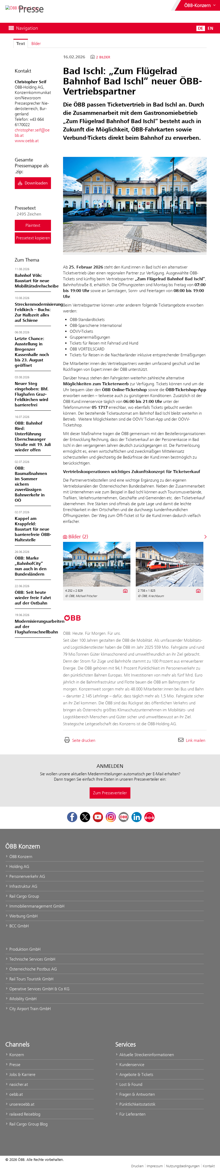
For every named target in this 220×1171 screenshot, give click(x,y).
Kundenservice (131, 1064)
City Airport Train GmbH (29, 1008)
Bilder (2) (77, 536)
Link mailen (195, 740)
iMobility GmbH (22, 998)
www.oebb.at (27, 140)
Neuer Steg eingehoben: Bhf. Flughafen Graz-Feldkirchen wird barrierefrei (32, 394)
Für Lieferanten (131, 1114)
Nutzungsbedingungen (183, 1166)
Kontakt (209, 1166)
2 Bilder (103, 57)
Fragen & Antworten (136, 1094)
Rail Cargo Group (23, 896)
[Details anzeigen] (124, 590)
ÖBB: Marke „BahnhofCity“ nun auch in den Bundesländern (30, 566)
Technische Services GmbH (31, 959)
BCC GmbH (18, 925)
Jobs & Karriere (21, 1074)
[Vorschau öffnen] (135, 204)
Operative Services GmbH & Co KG (38, 988)
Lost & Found (130, 1084)
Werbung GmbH (23, 916)
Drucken (137, 1166)
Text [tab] (20, 43)
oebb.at (15, 1094)
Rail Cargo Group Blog (27, 1124)
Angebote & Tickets (135, 1074)
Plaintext (32, 225)
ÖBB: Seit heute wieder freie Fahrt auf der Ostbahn (33, 598)
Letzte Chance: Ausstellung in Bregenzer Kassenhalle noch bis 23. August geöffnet (32, 352)
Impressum (155, 1166)
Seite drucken (83, 740)
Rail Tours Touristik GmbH (30, 978)
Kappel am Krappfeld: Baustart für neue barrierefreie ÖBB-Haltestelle (33, 529)
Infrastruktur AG (22, 886)
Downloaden (36, 183)
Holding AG (18, 866)
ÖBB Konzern (20, 856)
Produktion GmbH (24, 949)
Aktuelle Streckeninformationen (146, 1054)
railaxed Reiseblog (24, 1114)
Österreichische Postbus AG (32, 969)
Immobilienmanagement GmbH (36, 906)
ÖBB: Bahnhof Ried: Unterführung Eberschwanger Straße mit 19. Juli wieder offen (33, 437)
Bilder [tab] (36, 43)
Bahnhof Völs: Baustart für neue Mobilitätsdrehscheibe (37, 281)
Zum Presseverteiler (110, 792)
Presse (14, 1064)
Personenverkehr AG (26, 876)
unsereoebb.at (21, 1104)
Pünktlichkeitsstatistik (136, 1104)
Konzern (16, 1054)
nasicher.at (18, 1084)
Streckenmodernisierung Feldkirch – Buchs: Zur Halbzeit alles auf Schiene (39, 312)
